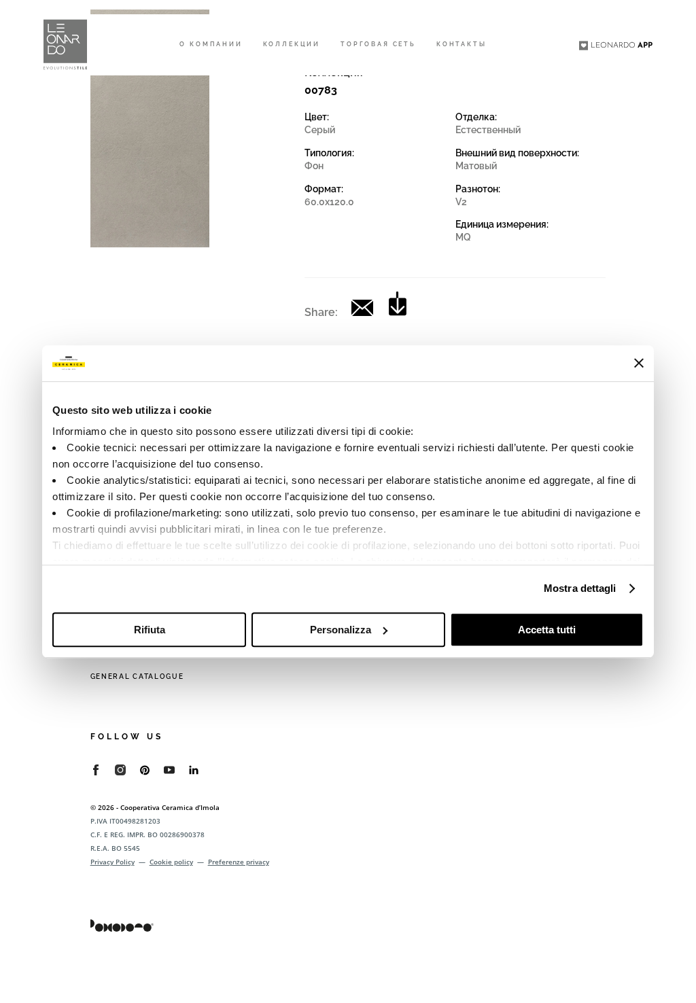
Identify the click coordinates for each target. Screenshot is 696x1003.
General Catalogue (137, 676)
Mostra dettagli (580, 588)
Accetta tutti (547, 629)
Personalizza (340, 629)
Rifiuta (149, 629)
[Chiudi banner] (639, 363)
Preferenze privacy (238, 861)
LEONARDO (621, 45)
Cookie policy (171, 861)
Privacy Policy (112, 861)
